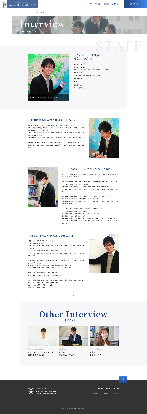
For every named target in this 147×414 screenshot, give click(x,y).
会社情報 (106, 4)
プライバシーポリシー (96, 393)
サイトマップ (116, 393)
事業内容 (97, 4)
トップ (89, 4)
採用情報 (115, 4)
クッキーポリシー (107, 393)
